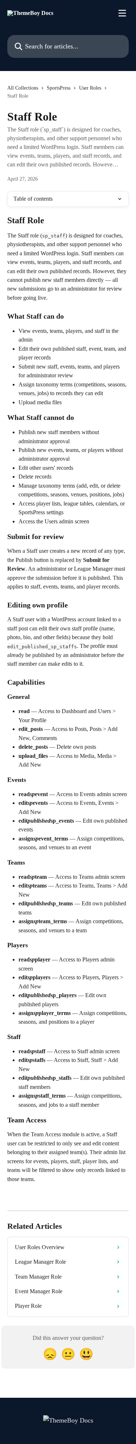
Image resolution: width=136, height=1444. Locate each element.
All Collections (22, 88)
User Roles (90, 88)
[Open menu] (122, 13)
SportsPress (58, 88)
